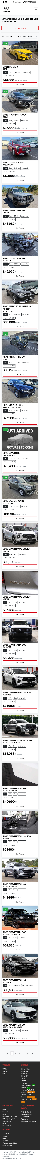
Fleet (4, 1138)
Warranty (24, 1119)
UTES (5, 1069)
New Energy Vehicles (10, 1116)
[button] (36, 9)
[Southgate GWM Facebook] (4, 2)
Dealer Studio (15, 1158)
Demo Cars (6, 1112)
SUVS (5, 1071)
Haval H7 (24, 1076)
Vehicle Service (26, 1112)
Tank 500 (24, 1080)
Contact (5, 1140)
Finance (5, 1123)
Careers (5, 1136)
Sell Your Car (7, 1126)
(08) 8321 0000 (30, 2)
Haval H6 (24, 1071)
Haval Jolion (25, 1069)
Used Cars (6, 1109)
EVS (4, 1073)
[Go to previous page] (7, 1053)
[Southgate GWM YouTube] (6, 2)
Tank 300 (24, 1078)
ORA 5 (23, 1087)
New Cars (6, 1114)
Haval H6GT (25, 1073)
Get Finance (20, 84)
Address (18, 2)
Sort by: (19, 36)
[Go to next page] (32, 1053)
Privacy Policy (7, 1145)
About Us (6, 1133)
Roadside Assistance (28, 1121)
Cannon (24, 1083)
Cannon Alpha (26, 1085)
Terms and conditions (10, 1143)
